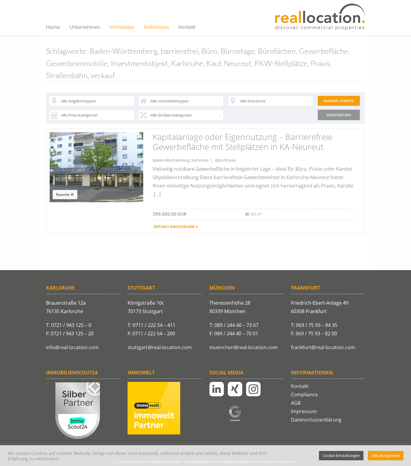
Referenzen (156, 27)
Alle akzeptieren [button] (386, 455)
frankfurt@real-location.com (323, 347)
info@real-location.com (72, 347)
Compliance (304, 394)
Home (53, 27)
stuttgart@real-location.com (160, 347)
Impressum (304, 411)
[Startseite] (320, 17)
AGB (296, 403)
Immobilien (122, 27)
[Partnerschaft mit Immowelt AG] (154, 433)
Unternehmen (85, 27)
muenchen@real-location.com (243, 347)
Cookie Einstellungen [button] (341, 455)
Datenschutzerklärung (316, 419)
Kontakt (186, 27)
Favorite (63, 194)
